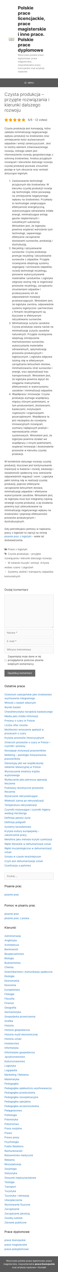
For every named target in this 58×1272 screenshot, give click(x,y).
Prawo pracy (11, 1137)
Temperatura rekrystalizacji (20, 805)
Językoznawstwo (14, 1056)
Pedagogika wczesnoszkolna (21, 1106)
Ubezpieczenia (13, 1200)
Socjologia (10, 1168)
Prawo (8, 1133)
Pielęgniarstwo (13, 1110)
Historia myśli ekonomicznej (21, 1034)
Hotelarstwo (11, 1043)
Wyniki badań (12, 707)
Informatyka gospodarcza (19, 1052)
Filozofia (9, 998)
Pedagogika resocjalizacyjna (21, 1097)
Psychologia (11, 1141)
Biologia (9, 958)
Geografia (10, 1007)
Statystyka (10, 1173)
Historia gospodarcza (17, 1029)
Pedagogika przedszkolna (19, 1092)
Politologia (10, 1115)
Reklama (9, 1159)
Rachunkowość (13, 1150)
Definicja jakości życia (17, 817)
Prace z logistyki (17, 549)
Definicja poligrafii (15, 822)
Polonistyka (11, 1119)
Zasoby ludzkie (13, 1218)
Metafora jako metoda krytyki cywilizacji (28, 839)
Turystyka (10, 1191)
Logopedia (10, 1070)
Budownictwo (12, 962)
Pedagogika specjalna (17, 1101)
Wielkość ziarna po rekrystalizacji (24, 800)
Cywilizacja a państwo (17, 865)
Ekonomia (10, 985)
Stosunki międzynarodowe (20, 1177)
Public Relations (13, 1146)
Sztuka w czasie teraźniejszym (22, 856)
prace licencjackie (15, 1240)
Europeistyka (12, 989)
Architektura (11, 944)
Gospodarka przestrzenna (19, 1016)
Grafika (8, 1021)
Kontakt (42, 1267)
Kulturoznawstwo (14, 1061)
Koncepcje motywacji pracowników (25, 750)
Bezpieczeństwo (14, 953)
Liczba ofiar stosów (16, 725)
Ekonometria (11, 980)
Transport (10, 1186)
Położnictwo (11, 1124)
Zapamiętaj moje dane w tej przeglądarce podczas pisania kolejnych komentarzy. (25, 660)
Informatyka (11, 1047)
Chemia (9, 967)
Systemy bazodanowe (17, 826)
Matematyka (11, 1079)
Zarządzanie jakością (17, 1213)
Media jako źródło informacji (21, 716)
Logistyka (10, 1065)
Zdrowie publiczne (15, 1222)
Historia (9, 1025)
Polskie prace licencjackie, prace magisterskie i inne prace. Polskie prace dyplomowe (32, 29)
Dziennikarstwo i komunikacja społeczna (28, 971)
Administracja (12, 936)
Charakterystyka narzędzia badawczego (28, 711)
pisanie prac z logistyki (17, 536)
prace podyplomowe (16, 1249)
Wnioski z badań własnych (20, 702)
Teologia (9, 1182)
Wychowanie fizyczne (17, 1204)
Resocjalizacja (12, 1164)
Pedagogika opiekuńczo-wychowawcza (28, 1088)
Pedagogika (11, 1083)
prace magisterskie (15, 1244)
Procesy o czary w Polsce (19, 720)
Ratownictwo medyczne (18, 1155)
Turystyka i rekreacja (16, 1195)
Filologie (9, 994)
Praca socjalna (13, 1128)
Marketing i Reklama (16, 1074)
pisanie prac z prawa (16, 918)
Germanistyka (12, 1012)
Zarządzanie (11, 1209)
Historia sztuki (12, 1038)
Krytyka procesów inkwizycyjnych (24, 737)
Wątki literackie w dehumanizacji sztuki (27, 843)
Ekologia (9, 976)
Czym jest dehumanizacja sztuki (23, 861)
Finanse (9, 1003)
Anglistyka (10, 940)
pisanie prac (11, 894)
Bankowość (11, 949)
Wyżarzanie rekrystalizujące (21, 796)
